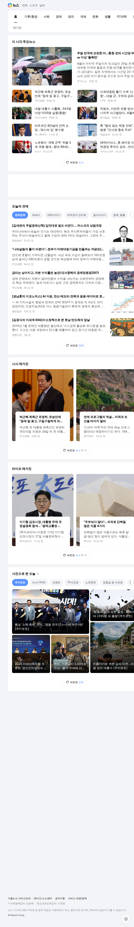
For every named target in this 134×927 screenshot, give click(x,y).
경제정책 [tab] (20, 215)
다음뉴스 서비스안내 (19, 898)
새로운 (77, 162)
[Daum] (10, 5)
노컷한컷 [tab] (90, 582)
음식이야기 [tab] (99, 215)
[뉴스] (16, 5)
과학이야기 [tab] (53, 215)
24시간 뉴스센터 (43, 898)
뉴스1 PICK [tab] (39, 582)
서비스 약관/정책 (77, 898)
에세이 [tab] (36, 215)
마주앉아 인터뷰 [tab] (76, 215)
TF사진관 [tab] (73, 582)
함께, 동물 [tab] (119, 215)
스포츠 (33, 5)
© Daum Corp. (16, 915)
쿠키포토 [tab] (20, 582)
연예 (25, 5)
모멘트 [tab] (56, 582)
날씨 (42, 5)
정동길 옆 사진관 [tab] (113, 582)
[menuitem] (15, 16)
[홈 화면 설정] (126, 919)
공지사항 (60, 898)
